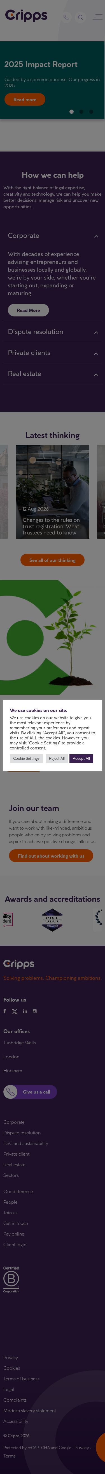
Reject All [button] (57, 758)
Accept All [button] (81, 758)
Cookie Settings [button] (26, 758)
